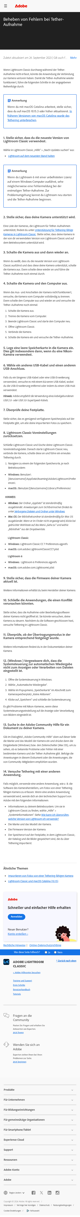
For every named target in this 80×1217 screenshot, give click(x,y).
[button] (5, 6)
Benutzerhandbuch (21, 989)
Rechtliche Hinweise (14, 945)
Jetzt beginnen (19, 1061)
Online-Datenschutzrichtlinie (45, 945)
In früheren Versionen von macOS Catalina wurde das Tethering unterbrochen (39, 115)
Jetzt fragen (18, 1032)
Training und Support (22, 980)
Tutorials (17, 994)
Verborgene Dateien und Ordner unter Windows (39, 511)
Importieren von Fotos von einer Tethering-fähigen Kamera (40, 875)
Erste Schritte (19, 985)
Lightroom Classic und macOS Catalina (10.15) (33, 881)
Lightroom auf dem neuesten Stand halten (31, 156)
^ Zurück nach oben (66, 960)
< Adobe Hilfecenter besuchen (26, 972)
